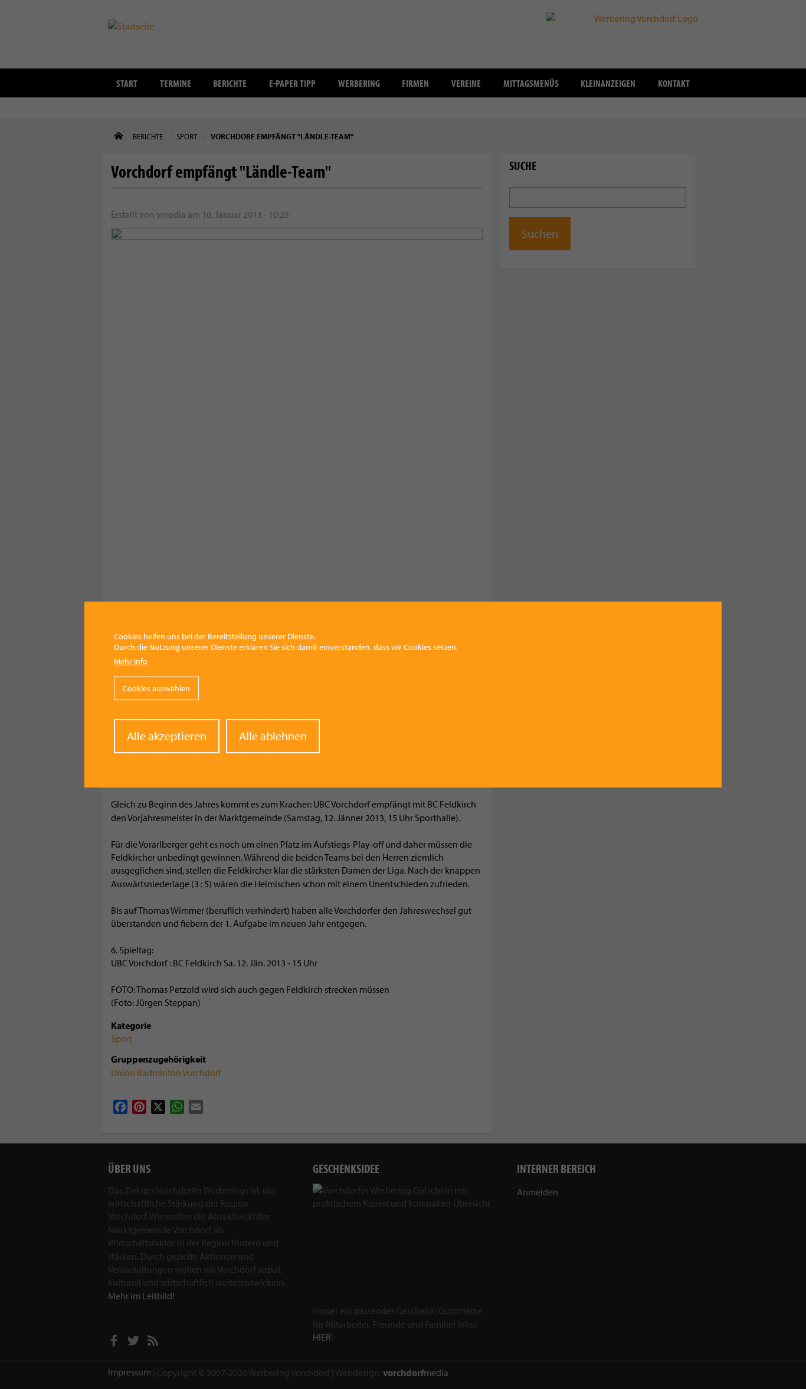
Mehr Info (131, 661)
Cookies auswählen (156, 688)
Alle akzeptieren (167, 735)
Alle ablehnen (273, 735)
